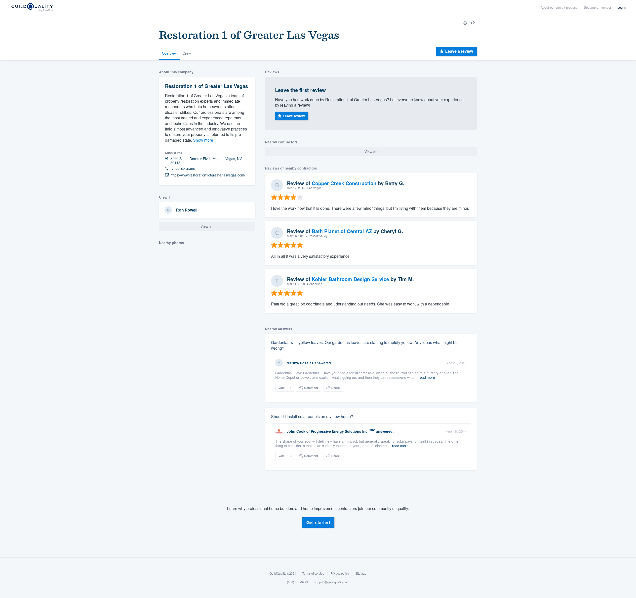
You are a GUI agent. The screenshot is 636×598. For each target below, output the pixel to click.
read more (427, 377)
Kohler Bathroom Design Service (350, 279)
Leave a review (459, 51)
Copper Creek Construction (344, 183)
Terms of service (313, 573)
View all (206, 226)
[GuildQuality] (32, 7)
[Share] (473, 23)
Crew (187, 53)
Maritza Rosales (300, 362)
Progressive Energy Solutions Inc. (339, 431)
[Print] (465, 23)
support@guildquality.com (331, 582)
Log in (621, 7)
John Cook (296, 431)
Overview (169, 53)
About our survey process (559, 7)
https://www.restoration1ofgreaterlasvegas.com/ (207, 175)
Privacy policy (339, 573)
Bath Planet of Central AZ (342, 231)
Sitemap (360, 573)
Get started (318, 522)
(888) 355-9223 (297, 582)
